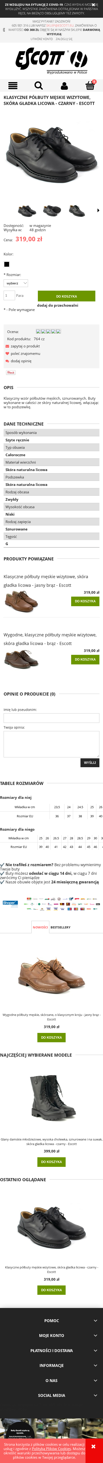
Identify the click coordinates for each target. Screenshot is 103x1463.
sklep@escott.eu (60, 25)
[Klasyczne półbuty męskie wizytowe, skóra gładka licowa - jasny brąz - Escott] (28, 602)
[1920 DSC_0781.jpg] (27, 210)
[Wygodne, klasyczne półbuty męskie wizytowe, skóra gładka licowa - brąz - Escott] (28, 660)
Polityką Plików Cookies (51, 1448)
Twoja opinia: (14, 727)
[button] (13, 85)
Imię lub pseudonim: (20, 709)
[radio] (7, 264)
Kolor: (8, 254)
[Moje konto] (64, 85)
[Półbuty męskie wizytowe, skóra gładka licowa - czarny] (52, 210)
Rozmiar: (12, 274)
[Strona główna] (51, 60)
